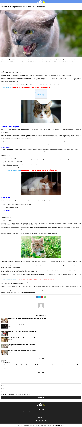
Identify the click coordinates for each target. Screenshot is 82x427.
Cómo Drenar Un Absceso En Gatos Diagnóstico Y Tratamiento (22, 350)
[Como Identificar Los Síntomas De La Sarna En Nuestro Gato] (4, 339)
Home (2, 4)
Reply (5, 368)
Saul (41, 310)
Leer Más (62, 425)
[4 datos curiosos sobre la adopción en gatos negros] (4, 326)
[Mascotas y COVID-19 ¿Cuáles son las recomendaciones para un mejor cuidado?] (4, 320)
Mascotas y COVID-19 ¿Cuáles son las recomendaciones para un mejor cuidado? (27, 318)
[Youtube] (45, 420)
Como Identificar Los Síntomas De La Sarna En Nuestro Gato (22, 337)
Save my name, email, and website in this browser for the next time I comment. (16, 394)
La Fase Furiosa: (40, 95)
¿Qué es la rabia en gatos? (40, 92)
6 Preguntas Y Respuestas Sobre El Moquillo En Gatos (35, 279)
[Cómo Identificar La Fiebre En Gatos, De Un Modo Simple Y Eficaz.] (4, 346)
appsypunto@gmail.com (43, 413)
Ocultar (45, 90)
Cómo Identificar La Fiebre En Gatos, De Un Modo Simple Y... (22, 344)
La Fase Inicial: (40, 94)
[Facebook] (36, 420)
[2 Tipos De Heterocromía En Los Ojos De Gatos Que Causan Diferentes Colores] (4, 333)
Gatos (5, 4)
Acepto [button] (58, 425)
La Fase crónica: (40, 97)
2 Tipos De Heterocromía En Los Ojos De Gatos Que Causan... (22, 331)
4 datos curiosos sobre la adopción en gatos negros (20, 324)
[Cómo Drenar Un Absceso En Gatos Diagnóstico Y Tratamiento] (4, 352)
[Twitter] (42, 420)
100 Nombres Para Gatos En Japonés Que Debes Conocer (31, 87)
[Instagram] (39, 420)
